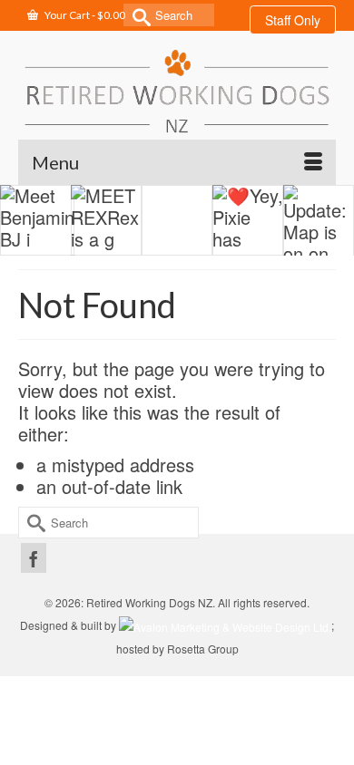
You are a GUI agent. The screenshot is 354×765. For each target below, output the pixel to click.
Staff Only (292, 20)
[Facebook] (33, 558)
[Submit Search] (137, 15)
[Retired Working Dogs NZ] (177, 90)
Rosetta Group (203, 648)
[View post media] (37, 220)
